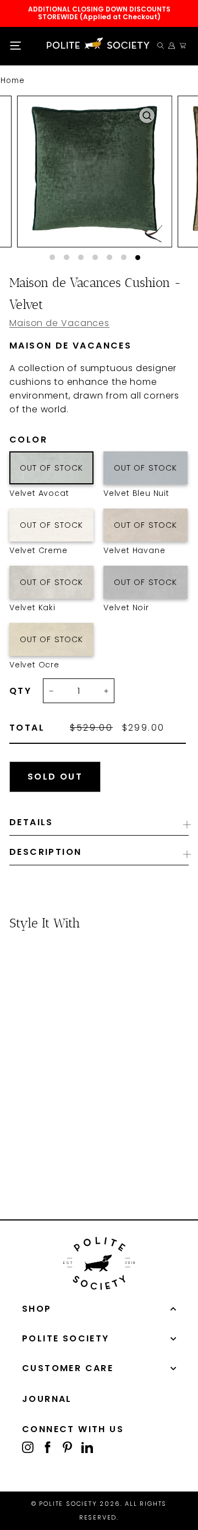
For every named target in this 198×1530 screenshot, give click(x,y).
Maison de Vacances (59, 323)
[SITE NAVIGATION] (15, 46)
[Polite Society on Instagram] (28, 1447)
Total (27, 728)
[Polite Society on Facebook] (47, 1447)
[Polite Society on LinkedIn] (87, 1447)
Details (31, 822)
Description (45, 852)
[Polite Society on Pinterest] (67, 1447)
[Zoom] (147, 115)
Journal (47, 1399)
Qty (20, 691)
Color (51, 440)
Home (13, 80)
